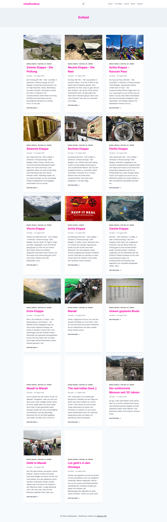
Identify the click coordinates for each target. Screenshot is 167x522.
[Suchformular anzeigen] (83, 4)
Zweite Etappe (119, 228)
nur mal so (42, 64)
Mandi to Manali (37, 388)
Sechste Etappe (78, 148)
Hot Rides (118, 4)
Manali (72, 311)
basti (30, 76)
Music (110, 4)
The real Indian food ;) (82, 388)
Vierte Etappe (36, 228)
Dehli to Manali (36, 463)
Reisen (140, 4)
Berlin (133, 4)
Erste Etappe (35, 311)
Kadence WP (102, 516)
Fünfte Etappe (118, 148)
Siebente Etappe (38, 148)
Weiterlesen (32, 108)
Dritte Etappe (76, 228)
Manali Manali (32, 64)
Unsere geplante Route (124, 311)
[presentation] (42, 47)
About (126, 4)
